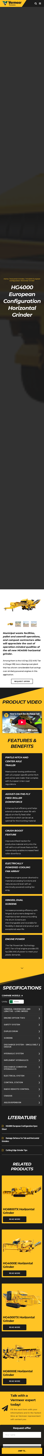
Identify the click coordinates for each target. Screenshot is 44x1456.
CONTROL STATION (13, 1082)
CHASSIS (8, 1096)
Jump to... (22, 1451)
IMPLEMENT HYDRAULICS (16, 1060)
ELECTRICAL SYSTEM (14, 1076)
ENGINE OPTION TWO (14, 1018)
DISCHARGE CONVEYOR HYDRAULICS (15, 1068)
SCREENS (8, 1038)
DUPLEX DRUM (11, 1031)
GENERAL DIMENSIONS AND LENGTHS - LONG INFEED (17, 1010)
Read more (14, 1219)
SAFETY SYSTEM (12, 1025)
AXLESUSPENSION (12, 1102)
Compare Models (11, 996)
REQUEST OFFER (22, 681)
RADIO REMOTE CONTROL (16, 1089)
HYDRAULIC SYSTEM (14, 1053)
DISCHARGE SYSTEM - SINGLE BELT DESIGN (21, 1046)
